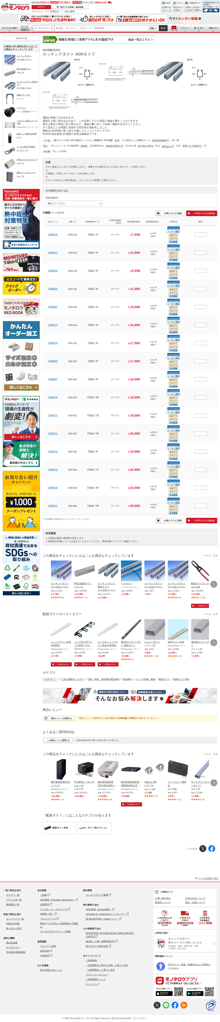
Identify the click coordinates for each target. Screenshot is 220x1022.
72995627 (52, 252)
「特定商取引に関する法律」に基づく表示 (107, 965)
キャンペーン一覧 (15, 919)
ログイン (41, 7)
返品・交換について (195, 902)
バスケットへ (203, 606)
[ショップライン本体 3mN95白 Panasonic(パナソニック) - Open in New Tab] (61, 629)
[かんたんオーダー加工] (21, 391)
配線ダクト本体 (181, 679)
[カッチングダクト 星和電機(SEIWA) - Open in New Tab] (61, 571)
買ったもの (199, 28)
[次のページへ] (213, 584)
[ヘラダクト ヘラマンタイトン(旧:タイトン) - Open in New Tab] (131, 571)
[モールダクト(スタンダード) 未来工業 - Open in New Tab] (201, 769)
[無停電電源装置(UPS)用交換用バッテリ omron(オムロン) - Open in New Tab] (108, 769)
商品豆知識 (11, 942)
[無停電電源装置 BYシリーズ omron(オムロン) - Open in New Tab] (61, 769)
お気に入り (213, 28)
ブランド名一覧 (14, 900)
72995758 (52, 487)
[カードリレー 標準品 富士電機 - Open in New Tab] (178, 769)
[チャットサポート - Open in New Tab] (178, 7)
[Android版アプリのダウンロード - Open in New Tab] (201, 992)
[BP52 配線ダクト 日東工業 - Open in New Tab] (84, 571)
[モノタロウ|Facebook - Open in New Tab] (175, 1008)
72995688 (52, 361)
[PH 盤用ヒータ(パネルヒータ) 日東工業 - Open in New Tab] (84, 769)
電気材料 (127, 679)
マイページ (37, 11)
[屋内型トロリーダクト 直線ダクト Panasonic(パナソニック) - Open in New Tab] (131, 629)
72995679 (52, 343)
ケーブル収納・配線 (145, 679)
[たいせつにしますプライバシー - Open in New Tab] (211, 1005)
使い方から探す (14, 928)
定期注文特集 (13, 923)
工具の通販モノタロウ (73, 679)
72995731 (52, 433)
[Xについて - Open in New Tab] (157, 1008)
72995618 (52, 234)
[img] (16, 7)
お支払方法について (195, 898)
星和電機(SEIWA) (51, 50)
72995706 (52, 397)
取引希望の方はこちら (51, 970)
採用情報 (41, 941)
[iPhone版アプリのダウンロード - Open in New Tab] (169, 992)
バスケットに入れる (204, 213)
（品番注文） (25, 28)
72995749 (52, 469)
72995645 (52, 289)
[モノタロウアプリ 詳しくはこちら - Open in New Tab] (185, 980)
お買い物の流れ (163, 898)
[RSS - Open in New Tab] (183, 1008)
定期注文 (54, 11)
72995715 (52, 415)
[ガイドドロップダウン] (193, 9)
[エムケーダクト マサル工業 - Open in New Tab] (154, 629)
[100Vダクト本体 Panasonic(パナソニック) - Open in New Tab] (178, 629)
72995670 (52, 325)
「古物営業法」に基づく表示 (100, 970)
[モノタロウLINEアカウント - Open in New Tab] (166, 1008)
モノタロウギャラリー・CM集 (55, 931)
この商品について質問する (58, 740)
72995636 (52, 270)
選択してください (57, 203)
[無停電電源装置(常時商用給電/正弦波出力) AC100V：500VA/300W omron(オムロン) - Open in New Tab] (131, 769)
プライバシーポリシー (97, 974)
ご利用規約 (91, 960)
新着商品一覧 (13, 904)
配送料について (163, 902)
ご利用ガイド (166, 892)
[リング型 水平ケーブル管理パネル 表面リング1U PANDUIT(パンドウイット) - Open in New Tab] (84, 629)
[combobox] (101, 28)
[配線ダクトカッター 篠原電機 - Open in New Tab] (201, 571)
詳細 (152, 28)
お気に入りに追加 (173, 213)
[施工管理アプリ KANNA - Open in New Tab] (21, 439)
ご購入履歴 (69, 11)
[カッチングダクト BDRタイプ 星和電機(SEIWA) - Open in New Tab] (108, 571)
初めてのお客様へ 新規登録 (71, 7)
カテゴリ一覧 (13, 895)
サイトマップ (92, 984)
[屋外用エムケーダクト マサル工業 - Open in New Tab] (201, 629)
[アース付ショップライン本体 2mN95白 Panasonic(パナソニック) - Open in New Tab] (108, 629)
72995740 (52, 451)
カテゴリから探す (9, 28)
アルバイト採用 (48, 946)
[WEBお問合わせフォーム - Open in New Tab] (166, 7)
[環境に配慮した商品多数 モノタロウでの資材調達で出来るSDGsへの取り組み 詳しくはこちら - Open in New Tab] (21, 594)
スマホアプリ (13, 947)
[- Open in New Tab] (165, 918)
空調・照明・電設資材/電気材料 (103, 679)
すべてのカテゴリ (42, 28)
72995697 (52, 379)
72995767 (52, 506)
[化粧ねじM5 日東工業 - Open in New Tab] (154, 769)
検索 (163, 28)
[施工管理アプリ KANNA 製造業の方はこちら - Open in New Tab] (21, 466)
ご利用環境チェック (96, 979)
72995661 (52, 307)
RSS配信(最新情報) (16, 952)
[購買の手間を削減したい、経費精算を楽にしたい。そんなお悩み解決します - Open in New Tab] (130, 696)
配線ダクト (164, 679)
